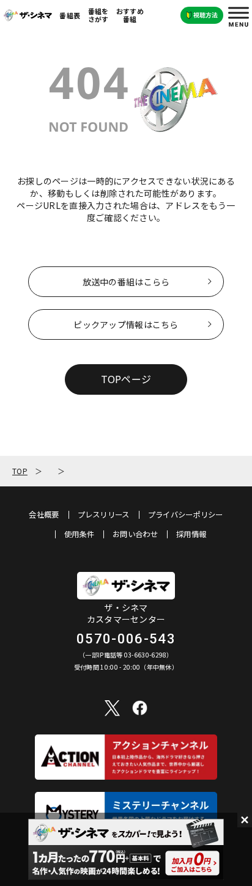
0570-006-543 (126, 638)
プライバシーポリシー (185, 514)
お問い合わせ (135, 534)
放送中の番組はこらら (126, 282)
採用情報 (191, 534)
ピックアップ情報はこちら (125, 324)
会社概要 (44, 514)
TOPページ (126, 379)
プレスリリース (104, 514)
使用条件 (79, 534)
